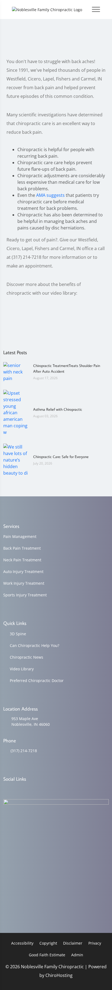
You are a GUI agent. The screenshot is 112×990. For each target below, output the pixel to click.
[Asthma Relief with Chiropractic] (15, 412)
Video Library (22, 668)
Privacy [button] (94, 943)
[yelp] (33, 789)
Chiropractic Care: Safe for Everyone (61, 456)
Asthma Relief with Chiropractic (57, 409)
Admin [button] (77, 954)
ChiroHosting (59, 975)
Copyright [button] (48, 943)
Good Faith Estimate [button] (47, 954)
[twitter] (47, 789)
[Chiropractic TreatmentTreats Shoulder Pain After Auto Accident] (15, 371)
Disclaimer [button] (72, 943)
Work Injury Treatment (23, 583)
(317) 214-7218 (24, 750)
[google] (5, 789)
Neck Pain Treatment (22, 559)
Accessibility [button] (22, 943)
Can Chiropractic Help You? (34, 645)
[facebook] (19, 789)
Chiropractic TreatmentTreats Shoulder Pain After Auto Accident (66, 368)
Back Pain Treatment (22, 548)
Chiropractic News (26, 657)
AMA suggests (50, 195)
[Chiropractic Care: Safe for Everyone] (15, 459)
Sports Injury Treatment (25, 594)
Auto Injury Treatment (23, 571)
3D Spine (18, 633)
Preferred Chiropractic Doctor (37, 680)
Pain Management (19, 536)
